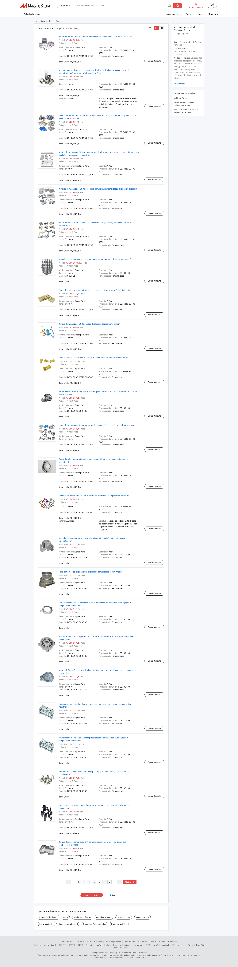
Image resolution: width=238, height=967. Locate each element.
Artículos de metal (103, 917)
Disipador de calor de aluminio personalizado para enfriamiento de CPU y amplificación (95, 259)
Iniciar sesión (212, 7)
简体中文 (62, 945)
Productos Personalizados (94, 924)
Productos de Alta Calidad (67, 924)
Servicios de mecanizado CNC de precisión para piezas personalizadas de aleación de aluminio (98, 188)
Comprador (171, 14)
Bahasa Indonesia (120, 947)
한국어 (148, 945)
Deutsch (107, 945)
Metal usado (44, 924)
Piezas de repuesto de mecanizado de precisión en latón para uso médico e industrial (94, 290)
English (53, 945)
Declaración (79, 942)
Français (89, 945)
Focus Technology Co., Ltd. (114, 952)
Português (117, 945)
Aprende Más (180, 83)
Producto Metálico (119, 924)
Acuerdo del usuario (94, 942)
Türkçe (190, 945)
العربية (156, 945)
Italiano (127, 945)
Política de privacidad (113, 942)
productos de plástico (48, 917)
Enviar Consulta (154, 61)
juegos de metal (142, 917)
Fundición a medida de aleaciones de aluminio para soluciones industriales (90, 571)
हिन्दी (173, 945)
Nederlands (165, 945)
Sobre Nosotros (67, 942)
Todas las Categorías (32, 14)
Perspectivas (172, 942)
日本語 (80, 945)
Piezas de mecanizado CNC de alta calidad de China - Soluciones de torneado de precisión (96, 425)
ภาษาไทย (181, 945)
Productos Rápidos (158, 942)
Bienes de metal (123, 917)
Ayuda (188, 14)
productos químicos (82, 917)
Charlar (114, 895)
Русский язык (137, 945)
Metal (65, 917)
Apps (200, 14)
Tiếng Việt (200, 945)
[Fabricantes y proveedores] (35, 6)
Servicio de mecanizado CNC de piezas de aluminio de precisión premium (89, 324)
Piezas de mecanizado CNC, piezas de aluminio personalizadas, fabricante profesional (95, 36)
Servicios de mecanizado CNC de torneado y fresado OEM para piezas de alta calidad (95, 495)
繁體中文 (72, 945)
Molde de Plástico (181, 98)
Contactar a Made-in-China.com (136, 942)
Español (98, 945)
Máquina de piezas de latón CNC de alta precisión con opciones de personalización (94, 357)
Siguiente (130, 882)
